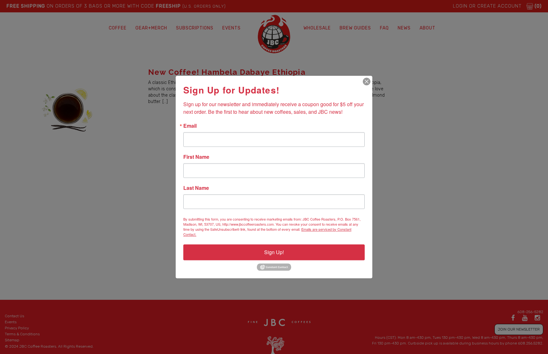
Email (190, 125)
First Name (196, 156)
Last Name (196, 187)
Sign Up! (274, 252)
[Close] (366, 81)
